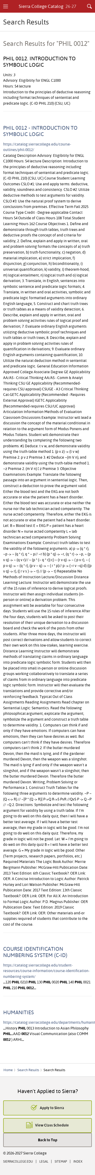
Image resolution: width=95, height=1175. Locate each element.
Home (8, 1070)
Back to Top (47, 1139)
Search (89, 6)
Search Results (28, 1070)
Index (77, 1161)
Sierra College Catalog (48, 6)
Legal (43, 1161)
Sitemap (61, 1161)
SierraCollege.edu (18, 1161)
